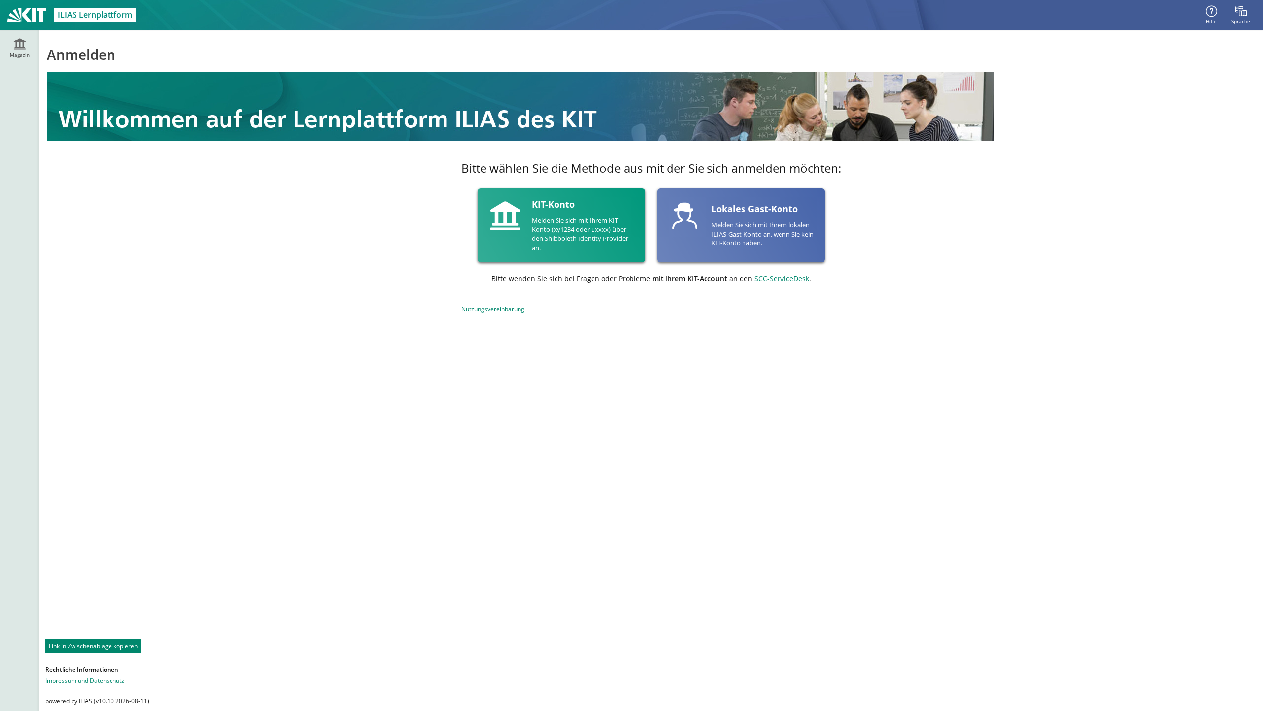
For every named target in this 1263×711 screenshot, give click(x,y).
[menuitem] (1241, 15)
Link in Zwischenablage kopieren (93, 646)
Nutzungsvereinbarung (492, 309)
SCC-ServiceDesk (781, 278)
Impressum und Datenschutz (84, 680)
